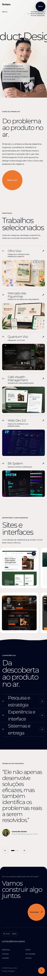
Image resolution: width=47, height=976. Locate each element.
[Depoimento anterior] (5, 850)
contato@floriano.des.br (13, 941)
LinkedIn (5, 958)
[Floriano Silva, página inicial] (10, 4)
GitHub (28, 958)
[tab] (12, 850)
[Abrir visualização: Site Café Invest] (34, 553)
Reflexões (6, 950)
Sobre (27, 950)
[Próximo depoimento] (24, 850)
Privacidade (30, 954)
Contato (5, 954)
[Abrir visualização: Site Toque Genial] (34, 598)
